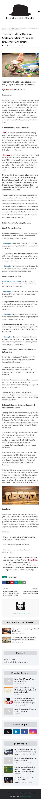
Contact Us (23, 793)
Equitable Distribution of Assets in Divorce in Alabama (25, 710)
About (15, 793)
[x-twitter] (8, 731)
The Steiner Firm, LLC (25, 796)
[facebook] (24, 731)
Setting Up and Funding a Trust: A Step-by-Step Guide (24, 680)
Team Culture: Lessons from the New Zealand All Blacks (24, 779)
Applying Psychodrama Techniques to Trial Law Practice (25, 630)
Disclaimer (32, 793)
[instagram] (33, 731)
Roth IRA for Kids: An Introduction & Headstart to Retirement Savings (25, 751)
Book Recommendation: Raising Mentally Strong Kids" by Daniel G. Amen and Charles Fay (25, 690)
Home (4, 28)
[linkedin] (16, 731)
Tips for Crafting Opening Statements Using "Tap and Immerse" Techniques (24, 639)
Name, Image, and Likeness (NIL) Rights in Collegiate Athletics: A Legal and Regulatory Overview (24, 769)
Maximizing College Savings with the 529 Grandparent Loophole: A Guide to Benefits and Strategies (25, 701)
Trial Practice (10, 28)
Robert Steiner (6, 46)
